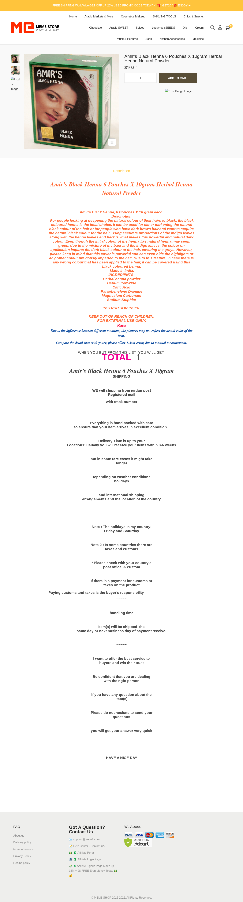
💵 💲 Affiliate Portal (81, 852)
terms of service (23, 849)
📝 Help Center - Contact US (87, 846)
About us (18, 835)
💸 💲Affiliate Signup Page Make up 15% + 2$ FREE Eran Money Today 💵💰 (93, 870)
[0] (227, 27)
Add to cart (178, 78)
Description (121, 171)
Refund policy (21, 862)
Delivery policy (22, 842)
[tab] (121, 171)
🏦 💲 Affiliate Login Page (85, 859)
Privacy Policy (22, 856)
